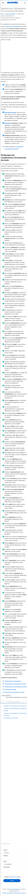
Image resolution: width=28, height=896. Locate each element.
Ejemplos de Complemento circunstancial (15, 706)
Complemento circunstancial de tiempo (16, 686)
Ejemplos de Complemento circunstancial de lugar (15, 709)
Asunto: (5, 850)
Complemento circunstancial (13, 681)
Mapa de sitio (17, 892)
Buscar (25, 3)
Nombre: (5, 855)
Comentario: (6, 867)
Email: (5, 861)
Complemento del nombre (11, 718)
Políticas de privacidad (7, 892)
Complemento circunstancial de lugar (15, 684)
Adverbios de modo (10, 689)
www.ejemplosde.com (15, 889)
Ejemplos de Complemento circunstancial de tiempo (15, 714)
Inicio (2, 14)
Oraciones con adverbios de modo (14, 692)
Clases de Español (10, 14)
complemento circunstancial (13, 26)
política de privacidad (15, 876)
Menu (3, 3)
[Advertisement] (14, 56)
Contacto (23, 892)
